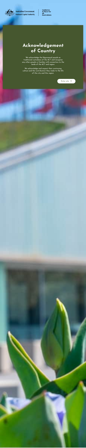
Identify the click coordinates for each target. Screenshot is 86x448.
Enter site (65, 81)
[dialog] (43, 57)
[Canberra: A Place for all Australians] (23, 12)
